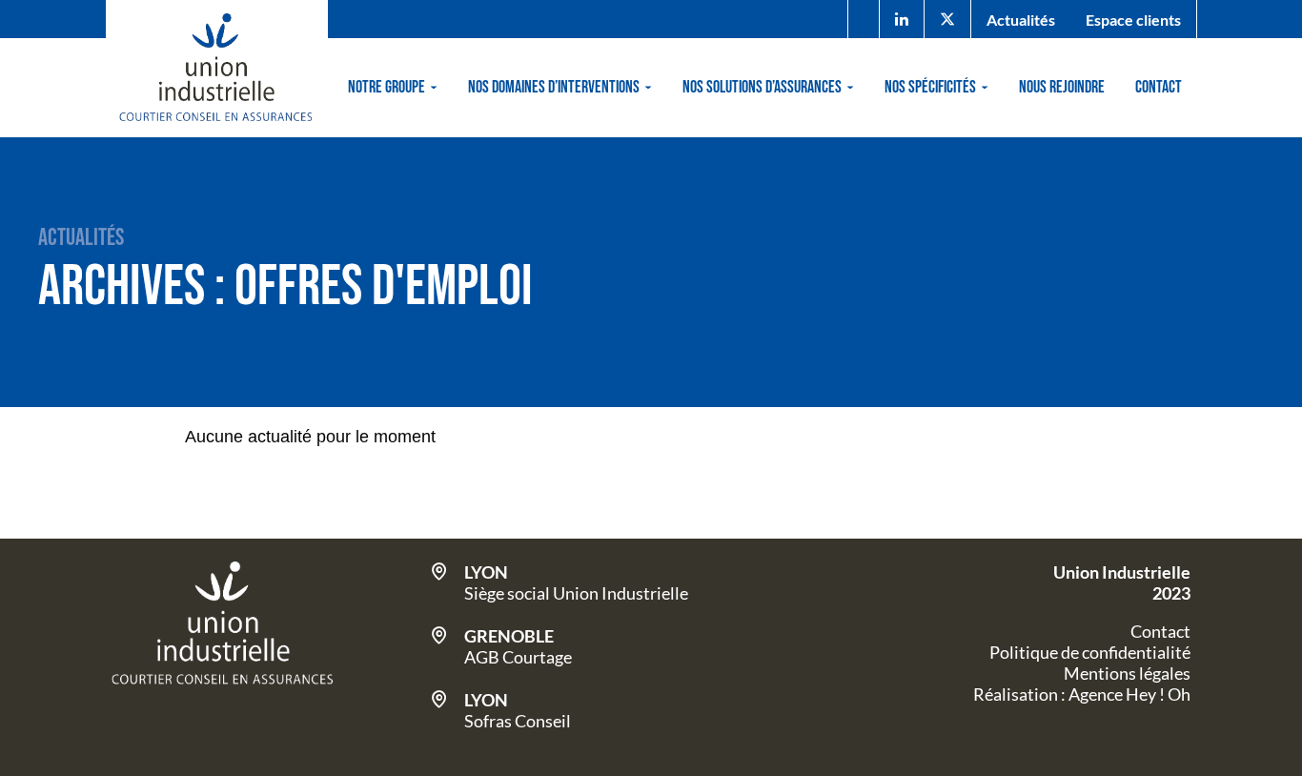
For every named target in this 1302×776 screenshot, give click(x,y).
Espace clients (1133, 19)
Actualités (1021, 19)
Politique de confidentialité (1089, 652)
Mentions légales (1127, 673)
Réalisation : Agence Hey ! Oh (1081, 694)
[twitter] (947, 19)
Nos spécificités (930, 87)
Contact (1158, 87)
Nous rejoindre (1062, 87)
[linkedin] (901, 19)
